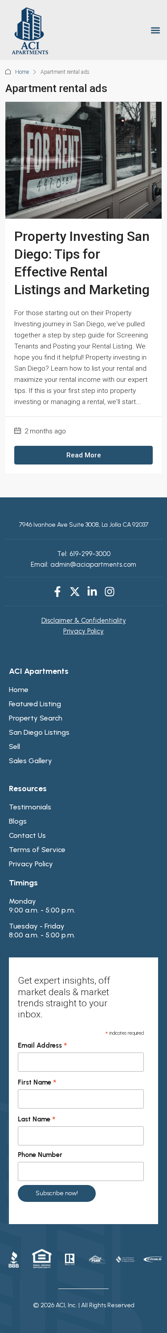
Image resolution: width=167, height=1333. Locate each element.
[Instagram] (109, 591)
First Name (37, 1082)
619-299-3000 (89, 554)
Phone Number (40, 1155)
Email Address (42, 1046)
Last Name (37, 1119)
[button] (155, 30)
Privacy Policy (83, 631)
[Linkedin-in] (92, 591)
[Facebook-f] (57, 591)
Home (22, 72)
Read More (83, 455)
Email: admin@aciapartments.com (83, 564)
